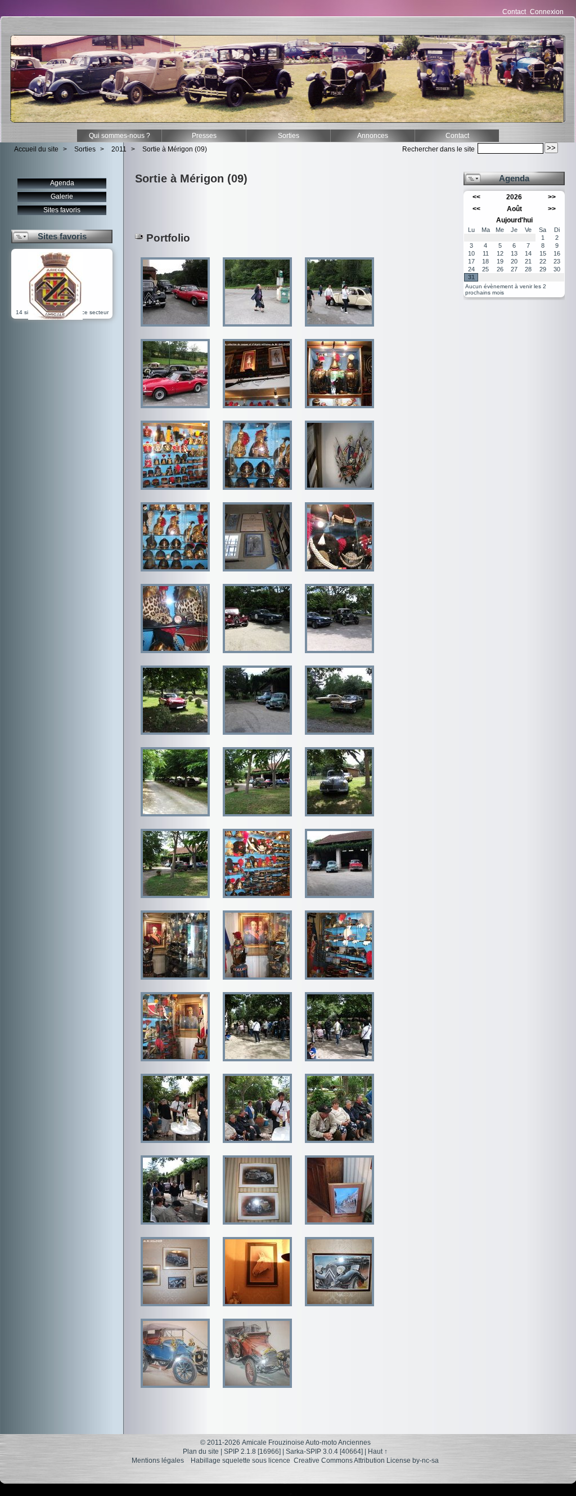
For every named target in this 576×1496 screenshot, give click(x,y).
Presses (204, 136)
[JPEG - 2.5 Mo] (258, 412)
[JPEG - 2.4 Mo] (339, 330)
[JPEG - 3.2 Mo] (339, 1310)
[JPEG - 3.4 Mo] (176, 738)
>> (552, 197)
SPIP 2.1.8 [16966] (252, 1451)
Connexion (547, 12)
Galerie (62, 196)
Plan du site (201, 1451)
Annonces (372, 136)
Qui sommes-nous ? (119, 136)
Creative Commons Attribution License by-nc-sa (366, 1460)
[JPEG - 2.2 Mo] (339, 412)
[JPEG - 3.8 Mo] (339, 657)
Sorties (288, 136)
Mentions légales (158, 1460)
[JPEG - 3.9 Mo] (258, 657)
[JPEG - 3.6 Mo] (176, 412)
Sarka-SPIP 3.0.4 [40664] (324, 1451)
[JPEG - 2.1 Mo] (176, 983)
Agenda (62, 183)
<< (476, 197)
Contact (514, 12)
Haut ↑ (378, 1451)
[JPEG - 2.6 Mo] (176, 493)
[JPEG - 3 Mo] (176, 1228)
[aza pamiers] (55, 318)
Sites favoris (61, 210)
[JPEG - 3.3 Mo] (258, 330)
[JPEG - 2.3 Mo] (258, 493)
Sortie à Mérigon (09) (174, 149)
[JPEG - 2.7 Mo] (176, 657)
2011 (119, 149)
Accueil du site (36, 149)
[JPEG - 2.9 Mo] (258, 983)
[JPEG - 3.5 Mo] (176, 330)
